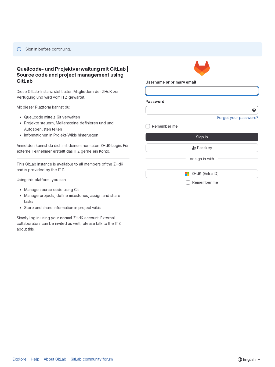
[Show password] (254, 110)
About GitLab (55, 359)
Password (155, 101)
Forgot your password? (237, 117)
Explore (20, 359)
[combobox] (248, 359)
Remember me (165, 126)
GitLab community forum (92, 359)
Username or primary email (171, 82)
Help (35, 359)
